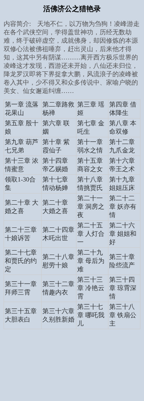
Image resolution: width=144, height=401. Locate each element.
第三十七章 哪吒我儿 (90, 315)
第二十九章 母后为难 (90, 261)
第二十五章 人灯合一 (90, 233)
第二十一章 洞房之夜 (90, 206)
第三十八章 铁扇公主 (122, 315)
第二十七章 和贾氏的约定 (21, 261)
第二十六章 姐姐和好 (122, 233)
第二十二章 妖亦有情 (122, 206)
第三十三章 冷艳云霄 (90, 288)
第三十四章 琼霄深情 (122, 288)
